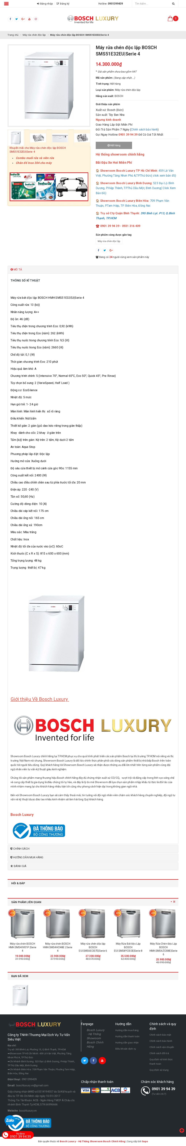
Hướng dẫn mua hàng (127, 1030)
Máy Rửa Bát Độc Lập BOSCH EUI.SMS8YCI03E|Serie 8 (161, 947)
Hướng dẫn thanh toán (127, 1036)
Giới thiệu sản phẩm (108, 104)
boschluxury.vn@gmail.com (32, 1085)
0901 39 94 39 (163, 1089)
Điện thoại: (14, 1079)
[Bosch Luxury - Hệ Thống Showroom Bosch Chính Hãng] (93, 19)
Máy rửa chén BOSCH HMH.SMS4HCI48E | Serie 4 (90, 947)
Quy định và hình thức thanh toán (161, 1061)
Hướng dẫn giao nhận (127, 1042)
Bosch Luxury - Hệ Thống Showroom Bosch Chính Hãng (95, 1038)
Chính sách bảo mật (160, 1034)
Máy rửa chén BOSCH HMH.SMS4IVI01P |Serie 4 (55, 947)
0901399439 (29, 1079)
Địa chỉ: (12, 1045)
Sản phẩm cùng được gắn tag (114, 234)
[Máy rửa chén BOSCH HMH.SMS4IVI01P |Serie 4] (55, 923)
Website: (13, 1110)
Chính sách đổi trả (159, 1053)
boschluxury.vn (28, 1110)
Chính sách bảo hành (144, 129)
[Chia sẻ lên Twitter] (105, 250)
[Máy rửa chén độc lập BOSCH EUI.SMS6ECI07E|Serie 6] (125, 923)
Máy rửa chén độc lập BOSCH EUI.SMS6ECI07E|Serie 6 (126, 947)
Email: (11, 1085)
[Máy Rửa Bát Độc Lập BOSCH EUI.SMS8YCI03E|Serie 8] (161, 923)
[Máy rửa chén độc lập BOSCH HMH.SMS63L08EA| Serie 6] (20, 923)
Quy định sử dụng (159, 1070)
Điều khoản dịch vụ (125, 1048)
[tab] (93, 269)
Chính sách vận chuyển (161, 1047)
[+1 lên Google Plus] (111, 250)
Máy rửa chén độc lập (109, 241)
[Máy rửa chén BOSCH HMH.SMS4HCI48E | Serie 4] (90, 923)
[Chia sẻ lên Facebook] (98, 250)
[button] (93, 270)
